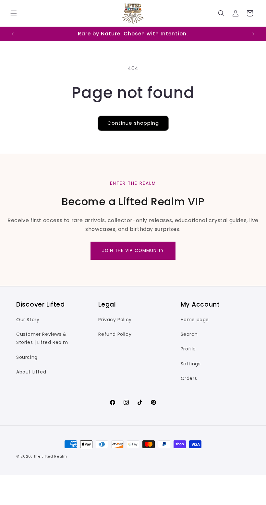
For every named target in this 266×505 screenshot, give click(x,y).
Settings (191, 363)
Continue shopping (133, 123)
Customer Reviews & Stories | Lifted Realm (42, 338)
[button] (13, 13)
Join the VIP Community (133, 250)
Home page (195, 319)
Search (189, 334)
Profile (188, 349)
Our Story (27, 319)
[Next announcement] (253, 34)
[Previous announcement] (13, 34)
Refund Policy (114, 334)
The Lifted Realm (50, 456)
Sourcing (27, 357)
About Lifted (31, 372)
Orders (189, 378)
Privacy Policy (114, 319)
